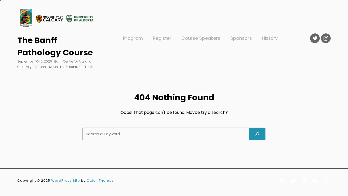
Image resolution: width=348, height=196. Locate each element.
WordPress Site (65, 180)
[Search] (257, 134)
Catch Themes (100, 180)
